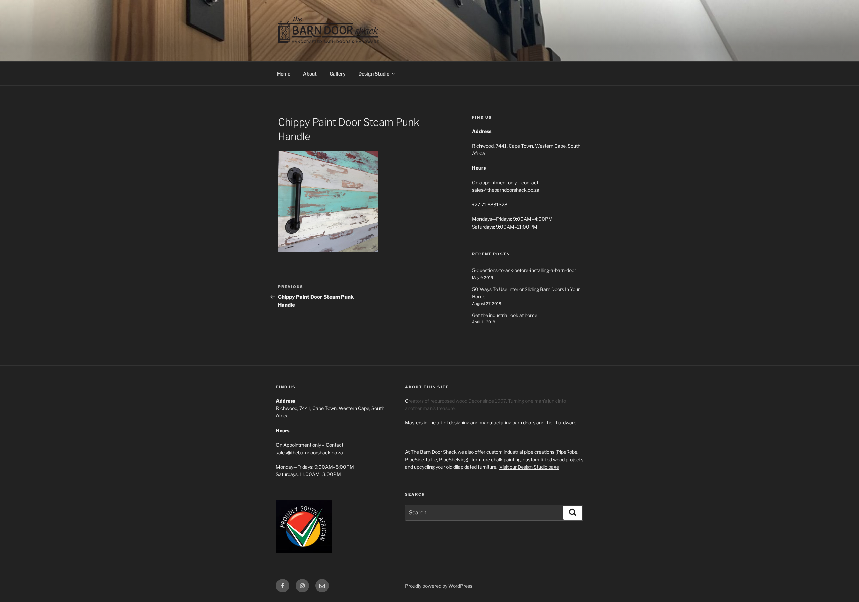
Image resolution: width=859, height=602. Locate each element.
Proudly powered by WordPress (438, 586)
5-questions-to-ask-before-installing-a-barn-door (524, 270)
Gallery (338, 74)
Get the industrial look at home (504, 315)
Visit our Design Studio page (529, 467)
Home (283, 74)
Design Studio (373, 74)
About (310, 74)
